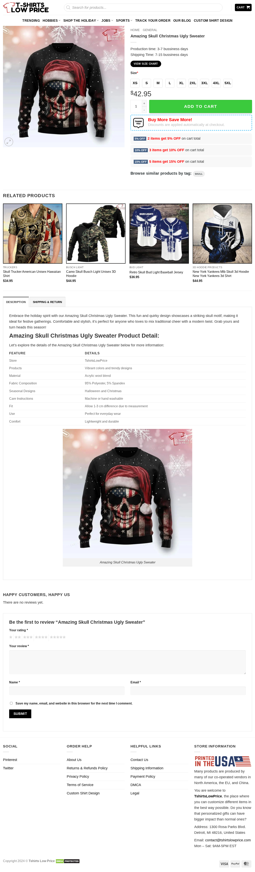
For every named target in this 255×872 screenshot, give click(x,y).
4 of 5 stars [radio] (41, 637)
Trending (31, 20)
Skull (199, 174)
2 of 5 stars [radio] (17, 637)
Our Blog (182, 20)
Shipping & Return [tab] (47, 302)
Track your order (153, 20)
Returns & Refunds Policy (87, 768)
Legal (134, 793)
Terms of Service (80, 785)
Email (135, 682)
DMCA (135, 785)
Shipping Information (146, 768)
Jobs (105, 20)
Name (14, 682)
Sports (123, 20)
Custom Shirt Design (213, 20)
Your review (19, 646)
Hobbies (50, 20)
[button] (243, 7)
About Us (74, 760)
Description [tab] (16, 302)
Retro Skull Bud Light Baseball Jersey (156, 272)
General (150, 30)
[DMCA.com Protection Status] (68, 861)
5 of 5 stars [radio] (57, 637)
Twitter (8, 768)
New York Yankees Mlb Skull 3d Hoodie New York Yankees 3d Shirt (221, 274)
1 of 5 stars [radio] (10, 637)
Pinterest (10, 760)
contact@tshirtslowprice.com (228, 840)
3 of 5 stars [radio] (27, 637)
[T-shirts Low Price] (26, 7)
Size (134, 73)
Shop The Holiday (79, 20)
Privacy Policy (78, 776)
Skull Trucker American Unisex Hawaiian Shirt (32, 274)
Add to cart (200, 106)
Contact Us (139, 760)
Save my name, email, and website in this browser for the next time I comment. (74, 703)
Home (135, 30)
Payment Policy (142, 776)
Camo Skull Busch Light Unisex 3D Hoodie (91, 274)
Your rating (18, 630)
